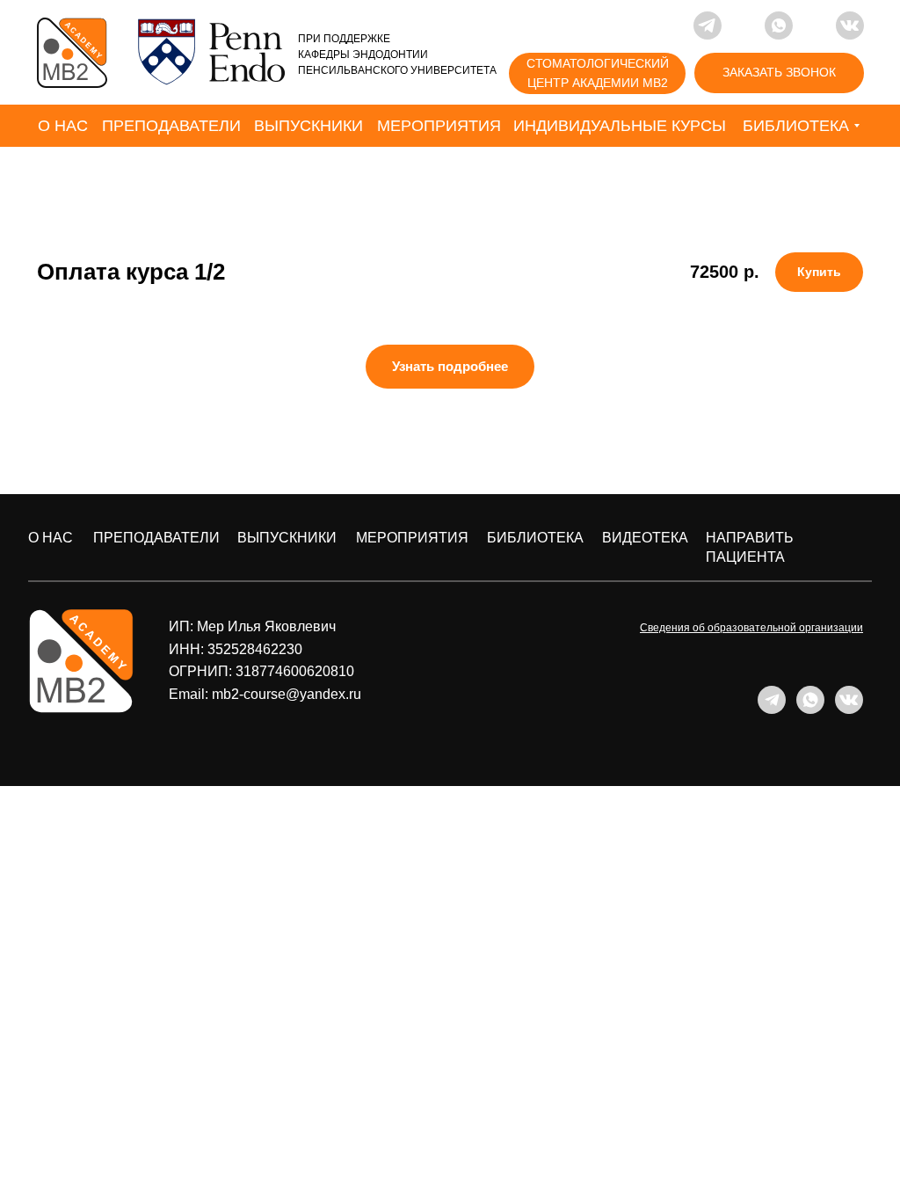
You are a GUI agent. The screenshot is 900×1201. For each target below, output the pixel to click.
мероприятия (412, 537)
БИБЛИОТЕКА (535, 537)
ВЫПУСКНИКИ (287, 537)
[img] (72, 53)
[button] (779, 73)
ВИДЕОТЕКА (645, 537)
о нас (50, 537)
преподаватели (156, 537)
